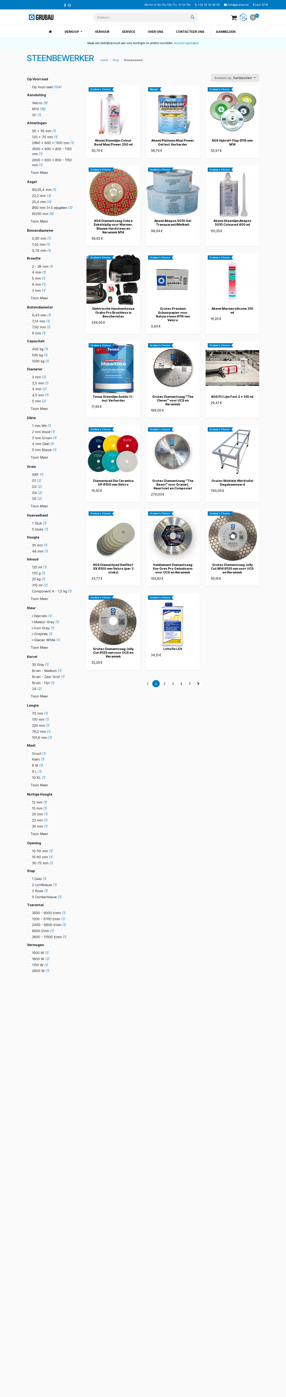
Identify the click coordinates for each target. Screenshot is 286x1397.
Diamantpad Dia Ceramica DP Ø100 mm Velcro (113, 482)
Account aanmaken (186, 43)
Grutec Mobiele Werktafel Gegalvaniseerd (232, 482)
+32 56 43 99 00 (209, 4)
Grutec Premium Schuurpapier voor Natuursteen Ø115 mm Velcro (173, 314)
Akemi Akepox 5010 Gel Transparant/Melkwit (172, 222)
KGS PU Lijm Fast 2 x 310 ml (232, 397)
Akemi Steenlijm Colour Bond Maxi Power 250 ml (113, 142)
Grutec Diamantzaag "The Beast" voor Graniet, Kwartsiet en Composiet (172, 484)
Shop (116, 60)
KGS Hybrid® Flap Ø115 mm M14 (232, 142)
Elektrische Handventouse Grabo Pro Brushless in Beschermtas (113, 312)
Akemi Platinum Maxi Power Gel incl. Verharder (172, 142)
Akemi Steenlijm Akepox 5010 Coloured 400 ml (232, 222)
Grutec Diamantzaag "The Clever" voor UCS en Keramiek (172, 400)
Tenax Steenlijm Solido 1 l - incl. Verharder (113, 398)
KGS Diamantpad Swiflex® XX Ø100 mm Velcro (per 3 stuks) (113, 568)
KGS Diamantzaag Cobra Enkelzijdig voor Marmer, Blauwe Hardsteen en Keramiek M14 (113, 226)
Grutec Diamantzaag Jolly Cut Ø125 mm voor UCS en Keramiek (113, 652)
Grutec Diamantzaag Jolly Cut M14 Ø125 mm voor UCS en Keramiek (232, 568)
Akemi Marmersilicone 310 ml (232, 310)
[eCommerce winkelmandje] (234, 17)
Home (104, 60)
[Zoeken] (192, 17)
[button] (235, 78)
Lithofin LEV (172, 649)
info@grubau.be (238, 4)
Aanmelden (226, 31)
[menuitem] (50, 31)
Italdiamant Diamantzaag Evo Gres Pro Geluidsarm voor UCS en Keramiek (172, 568)
